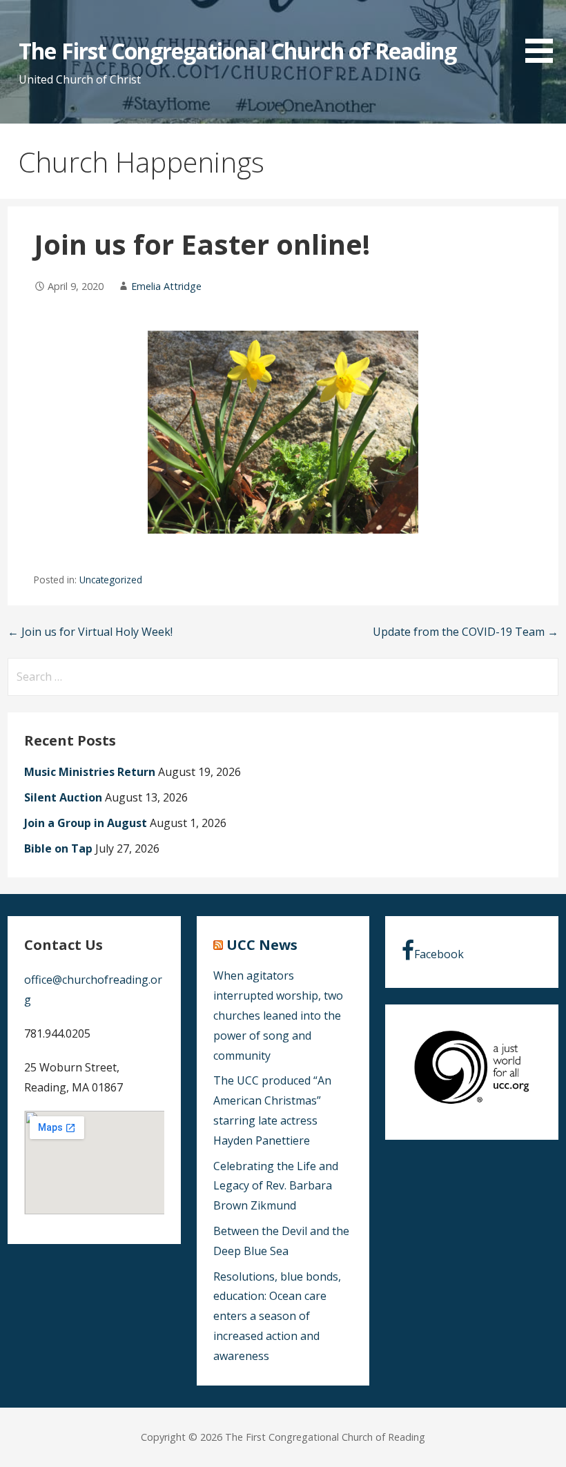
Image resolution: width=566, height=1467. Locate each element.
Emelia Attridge (166, 286)
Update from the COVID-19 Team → (465, 631)
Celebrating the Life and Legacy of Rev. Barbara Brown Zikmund (275, 1186)
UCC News (261, 944)
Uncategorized (110, 579)
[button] (544, 34)
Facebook (439, 954)
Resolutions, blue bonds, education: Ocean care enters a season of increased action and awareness (277, 1316)
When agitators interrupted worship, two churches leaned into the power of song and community (278, 1015)
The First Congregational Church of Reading (237, 51)
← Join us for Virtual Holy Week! (90, 631)
